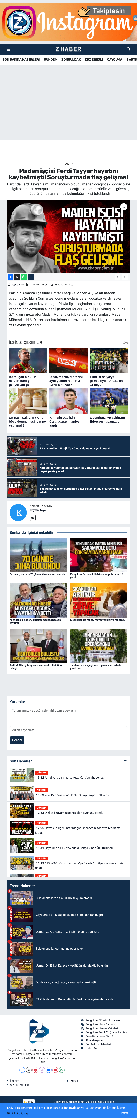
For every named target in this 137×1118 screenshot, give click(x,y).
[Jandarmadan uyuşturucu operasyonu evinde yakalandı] (99, 646)
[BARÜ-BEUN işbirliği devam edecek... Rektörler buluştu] (38, 646)
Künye (74, 1080)
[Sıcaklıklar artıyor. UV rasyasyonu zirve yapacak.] (99, 600)
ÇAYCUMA (114, 60)
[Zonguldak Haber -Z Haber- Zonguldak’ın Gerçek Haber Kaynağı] (68, 50)
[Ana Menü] (8, 49)
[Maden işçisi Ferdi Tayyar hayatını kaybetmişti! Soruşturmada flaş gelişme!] (69, 236)
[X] (29, 1070)
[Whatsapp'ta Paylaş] (24, 277)
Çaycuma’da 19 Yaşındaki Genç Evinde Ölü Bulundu (74, 848)
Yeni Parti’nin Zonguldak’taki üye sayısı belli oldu (72, 795)
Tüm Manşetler (94, 1040)
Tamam (124, 1113)
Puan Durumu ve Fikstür (100, 1036)
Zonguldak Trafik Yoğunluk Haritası (107, 1032)
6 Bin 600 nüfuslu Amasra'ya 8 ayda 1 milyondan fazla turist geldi (79, 865)
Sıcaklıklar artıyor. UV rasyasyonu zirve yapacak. (97, 619)
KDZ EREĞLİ (94, 60)
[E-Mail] (33, 518)
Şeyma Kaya (17, 284)
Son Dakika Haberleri (98, 1044)
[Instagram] (42, 1070)
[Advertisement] (68, 112)
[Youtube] (55, 1070)
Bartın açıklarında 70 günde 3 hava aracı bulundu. (38, 574)
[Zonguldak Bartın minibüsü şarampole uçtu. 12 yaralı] (99, 554)
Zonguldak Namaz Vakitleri (102, 1028)
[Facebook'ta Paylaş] (10, 277)
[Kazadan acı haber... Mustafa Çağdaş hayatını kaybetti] (38, 600)
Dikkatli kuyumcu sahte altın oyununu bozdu (69, 812)
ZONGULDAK (71, 60)
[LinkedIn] (49, 1070)
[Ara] (128, 49)
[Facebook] (22, 1070)
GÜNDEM (50, 60)
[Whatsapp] (62, 1070)
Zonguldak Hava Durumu (100, 1024)
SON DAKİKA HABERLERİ (21, 60)
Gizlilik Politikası (20, 1085)
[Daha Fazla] (31, 277)
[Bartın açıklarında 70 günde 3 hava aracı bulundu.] (38, 554)
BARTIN (68, 164)
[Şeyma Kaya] (18, 512)
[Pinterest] (35, 1070)
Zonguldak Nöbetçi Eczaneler (103, 1020)
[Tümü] (125, 761)
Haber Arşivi (93, 1048)
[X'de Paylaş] (17, 277)
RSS (30, 1101)
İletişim (14, 1080)
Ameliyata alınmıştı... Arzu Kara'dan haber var (70, 777)
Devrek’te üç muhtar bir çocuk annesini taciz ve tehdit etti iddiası (78, 830)
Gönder (17, 740)
